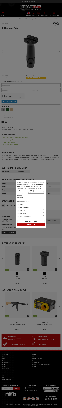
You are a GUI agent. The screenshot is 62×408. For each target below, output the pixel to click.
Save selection (31, 221)
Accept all (31, 225)
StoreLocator (22, 213)
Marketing (22, 210)
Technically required (24, 201)
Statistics (21, 204)
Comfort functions (24, 207)
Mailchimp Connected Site (26, 216)
